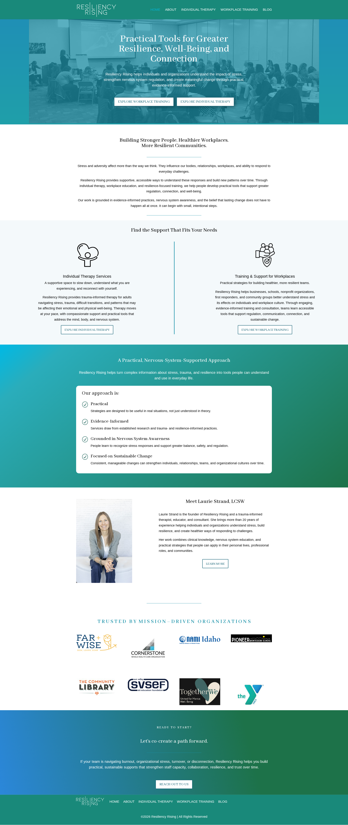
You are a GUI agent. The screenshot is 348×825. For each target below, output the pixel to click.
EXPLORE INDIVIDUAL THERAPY (205, 102)
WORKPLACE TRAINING (239, 9)
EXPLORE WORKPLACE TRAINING (144, 102)
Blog (267, 9)
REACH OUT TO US (174, 784)
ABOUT (170, 9)
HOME (155, 9)
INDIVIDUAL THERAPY (198, 9)
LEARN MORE (215, 564)
